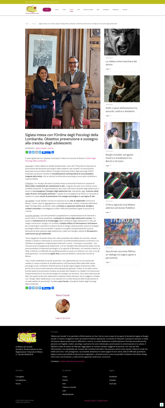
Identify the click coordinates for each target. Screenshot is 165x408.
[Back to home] (32, 9)
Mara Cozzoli (41, 148)
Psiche (50, 148)
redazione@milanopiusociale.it (72, 361)
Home (57, 9)
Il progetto (106, 9)
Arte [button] (78, 9)
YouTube (112, 383)
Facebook (113, 376)
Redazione (116, 9)
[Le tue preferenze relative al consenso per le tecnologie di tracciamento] (161, 404)
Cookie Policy (102, 400)
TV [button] (47, 9)
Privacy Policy (89, 400)
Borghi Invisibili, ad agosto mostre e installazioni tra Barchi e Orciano (119, 158)
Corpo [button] (64, 9)
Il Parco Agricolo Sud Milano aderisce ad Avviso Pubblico (120, 206)
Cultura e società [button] (88, 9)
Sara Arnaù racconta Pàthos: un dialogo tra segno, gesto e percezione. (121, 254)
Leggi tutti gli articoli (62, 318)
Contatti (125, 9)
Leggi (107, 69)
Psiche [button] (71, 9)
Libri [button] (98, 9)
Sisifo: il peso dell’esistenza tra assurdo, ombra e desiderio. (121, 109)
